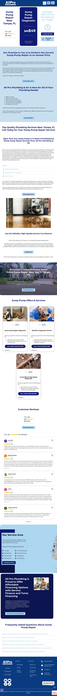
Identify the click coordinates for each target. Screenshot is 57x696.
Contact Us (18, 108)
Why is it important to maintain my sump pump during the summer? (26, 634)
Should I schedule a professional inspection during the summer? (24, 644)
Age (6, 165)
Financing (33, 667)
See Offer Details (28, 42)
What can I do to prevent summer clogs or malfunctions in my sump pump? (28, 648)
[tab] (28, 165)
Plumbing (20, 664)
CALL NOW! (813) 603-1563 (15, 346)
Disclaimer (7, 350)
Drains (19, 667)
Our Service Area (33, 675)
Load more (28, 521)
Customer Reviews (33, 671)
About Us (32, 664)
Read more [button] (7, 468)
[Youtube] (9, 680)
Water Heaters (19, 671)
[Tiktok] (9, 684)
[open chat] (54, 687)
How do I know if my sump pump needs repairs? (19, 637)
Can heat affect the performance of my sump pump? (20, 641)
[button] (2, 690)
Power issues (9, 176)
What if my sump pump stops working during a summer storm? (24, 651)
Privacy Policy (40, 691)
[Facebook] (5, 680)
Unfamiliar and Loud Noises (13, 172)
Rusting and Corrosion (12, 169)
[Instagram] (5, 684)
